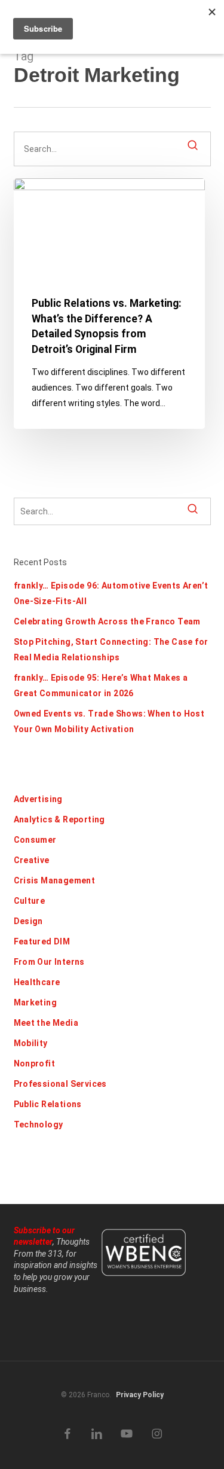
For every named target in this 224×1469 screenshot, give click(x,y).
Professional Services (60, 1084)
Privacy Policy (140, 1395)
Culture (29, 901)
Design (28, 921)
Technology (38, 1124)
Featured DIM (42, 941)
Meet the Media (46, 1023)
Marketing (35, 1002)
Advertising (38, 799)
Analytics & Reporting (59, 819)
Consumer (35, 840)
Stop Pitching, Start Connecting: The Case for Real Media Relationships (111, 649)
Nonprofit (35, 1063)
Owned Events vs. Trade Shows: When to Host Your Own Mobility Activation (109, 721)
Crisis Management (55, 880)
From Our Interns (49, 962)
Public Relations (48, 1104)
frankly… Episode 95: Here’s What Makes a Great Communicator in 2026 (101, 685)
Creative (32, 860)
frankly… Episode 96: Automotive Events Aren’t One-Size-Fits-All (111, 593)
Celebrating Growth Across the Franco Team (107, 621)
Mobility (31, 1043)
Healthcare (37, 982)
